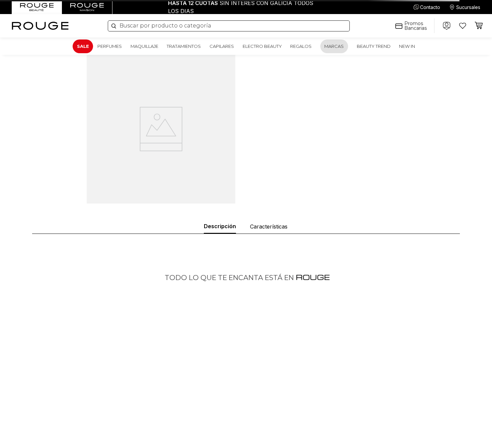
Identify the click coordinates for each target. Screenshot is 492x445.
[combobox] (229, 25)
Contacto (430, 7)
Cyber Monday (154, 432)
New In (253, 441)
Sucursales (468, 7)
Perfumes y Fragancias (271, 394)
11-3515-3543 (53, 415)
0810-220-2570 (56, 404)
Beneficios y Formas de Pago (385, 404)
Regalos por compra (267, 432)
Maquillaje (256, 404)
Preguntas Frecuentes (378, 394)
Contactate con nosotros (165, 404)
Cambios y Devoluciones (381, 432)
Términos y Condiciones (380, 422)
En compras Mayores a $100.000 (246, 7)
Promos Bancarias (415, 25)
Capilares (256, 422)
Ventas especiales (157, 413)
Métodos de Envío (373, 413)
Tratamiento (259, 413)
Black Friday (151, 441)
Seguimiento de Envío (377, 441)
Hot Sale (147, 422)
